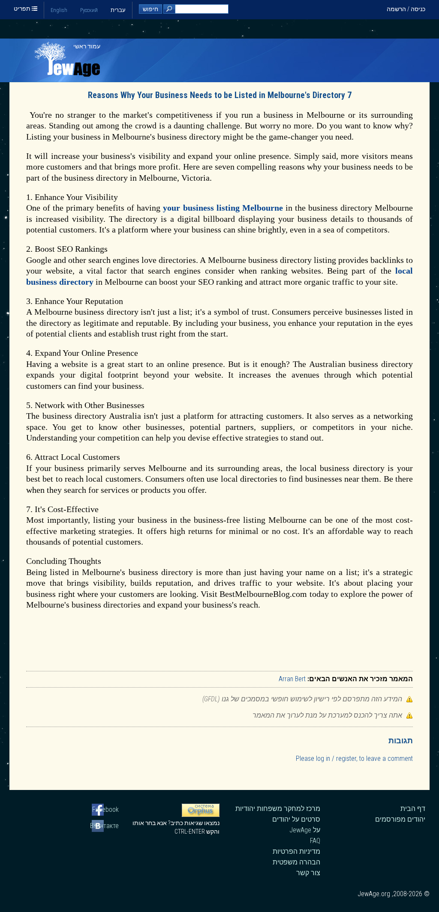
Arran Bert (292, 679)
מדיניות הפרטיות (296, 851)
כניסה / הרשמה (406, 9)
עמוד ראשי (86, 46)
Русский (89, 10)
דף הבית (412, 809)
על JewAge (304, 830)
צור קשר (308, 873)
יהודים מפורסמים (400, 819)
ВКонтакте (105, 826)
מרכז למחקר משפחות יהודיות (277, 809)
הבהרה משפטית (296, 862)
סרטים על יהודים (296, 819)
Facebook (105, 809)
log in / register (336, 758)
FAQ (315, 841)
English (59, 10)
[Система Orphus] (201, 814)
